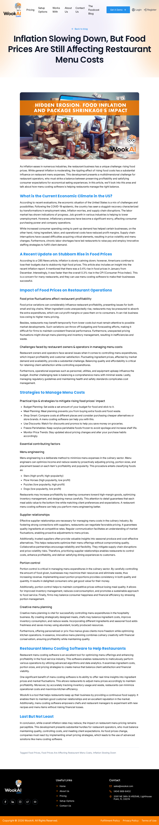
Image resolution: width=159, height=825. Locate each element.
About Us (68, 9)
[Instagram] (20, 802)
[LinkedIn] (13, 802)
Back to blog (81, 29)
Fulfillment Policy (110, 820)
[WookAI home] (12, 10)
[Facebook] (5, 802)
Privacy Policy (131, 820)
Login (139, 9)
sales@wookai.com (123, 786)
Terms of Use (149, 820)
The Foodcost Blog (93, 10)
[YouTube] (35, 802)
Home (63, 786)
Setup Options (42, 9)
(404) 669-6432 (122, 791)
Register (152, 9)
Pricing (30, 9)
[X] (27, 802)
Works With (56, 9)
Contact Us (80, 9)
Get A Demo (116, 9)
